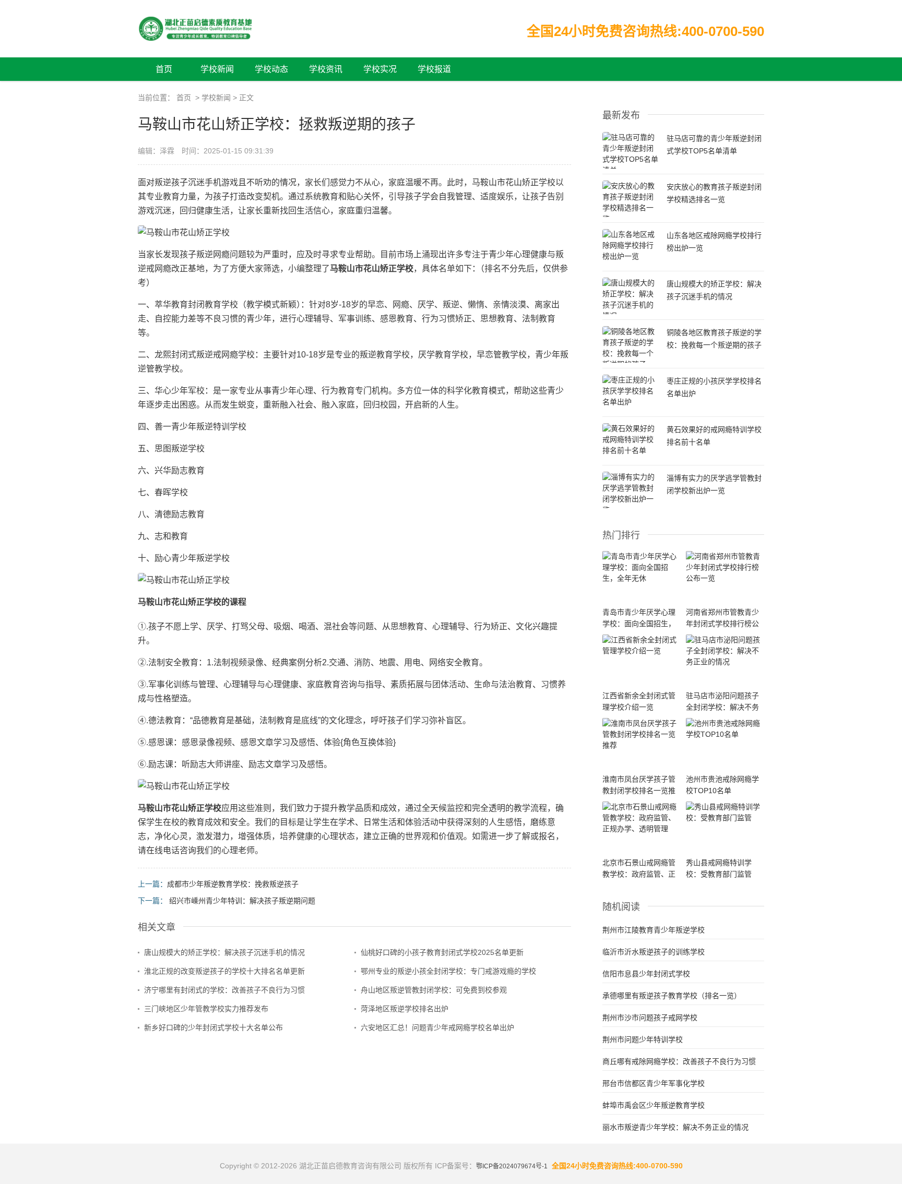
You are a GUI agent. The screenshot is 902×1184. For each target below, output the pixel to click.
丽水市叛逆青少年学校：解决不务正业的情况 (675, 1127)
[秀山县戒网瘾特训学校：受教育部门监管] (725, 812)
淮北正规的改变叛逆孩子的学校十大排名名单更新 (224, 971)
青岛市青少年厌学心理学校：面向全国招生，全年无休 (638, 623)
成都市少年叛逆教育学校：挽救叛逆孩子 (233, 884)
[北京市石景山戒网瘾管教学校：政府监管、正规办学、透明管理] (641, 818)
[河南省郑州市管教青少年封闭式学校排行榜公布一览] (725, 567)
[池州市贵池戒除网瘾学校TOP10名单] (725, 729)
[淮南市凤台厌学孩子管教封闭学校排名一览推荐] (641, 734)
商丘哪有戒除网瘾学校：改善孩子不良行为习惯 (679, 1061)
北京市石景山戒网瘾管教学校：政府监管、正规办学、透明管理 (638, 874)
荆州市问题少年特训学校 (642, 1039)
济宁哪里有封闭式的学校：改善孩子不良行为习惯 (224, 990)
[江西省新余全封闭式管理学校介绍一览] (641, 645)
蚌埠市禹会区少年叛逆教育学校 (653, 1105)
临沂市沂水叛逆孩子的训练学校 (653, 952)
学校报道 (434, 69)
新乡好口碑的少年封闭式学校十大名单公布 (213, 1027)
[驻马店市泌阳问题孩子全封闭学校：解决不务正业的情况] (725, 651)
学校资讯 (325, 69)
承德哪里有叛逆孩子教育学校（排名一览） (671, 995)
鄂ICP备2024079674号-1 (512, 1166)
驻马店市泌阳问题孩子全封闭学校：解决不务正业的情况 (722, 707)
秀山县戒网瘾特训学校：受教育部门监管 (719, 868)
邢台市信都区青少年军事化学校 (653, 1083)
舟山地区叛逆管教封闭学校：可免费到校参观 (434, 990)
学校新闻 (217, 69)
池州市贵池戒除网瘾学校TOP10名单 (722, 785)
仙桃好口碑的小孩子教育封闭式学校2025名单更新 (442, 952)
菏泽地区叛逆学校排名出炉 (404, 1008)
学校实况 (380, 69)
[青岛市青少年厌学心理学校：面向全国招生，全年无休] (641, 567)
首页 (164, 69)
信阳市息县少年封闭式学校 (646, 974)
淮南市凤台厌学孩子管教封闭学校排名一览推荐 (638, 790)
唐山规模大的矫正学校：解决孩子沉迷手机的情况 (224, 952)
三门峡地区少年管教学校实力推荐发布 (206, 1008)
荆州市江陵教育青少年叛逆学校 (653, 930)
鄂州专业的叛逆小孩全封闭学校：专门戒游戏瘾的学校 (448, 971)
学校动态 (271, 69)
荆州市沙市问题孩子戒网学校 (649, 1017)
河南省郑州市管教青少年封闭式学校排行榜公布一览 (722, 623)
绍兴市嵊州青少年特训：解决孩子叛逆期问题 (242, 900)
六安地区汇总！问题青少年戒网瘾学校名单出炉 (437, 1027)
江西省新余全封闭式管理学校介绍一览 (638, 701)
